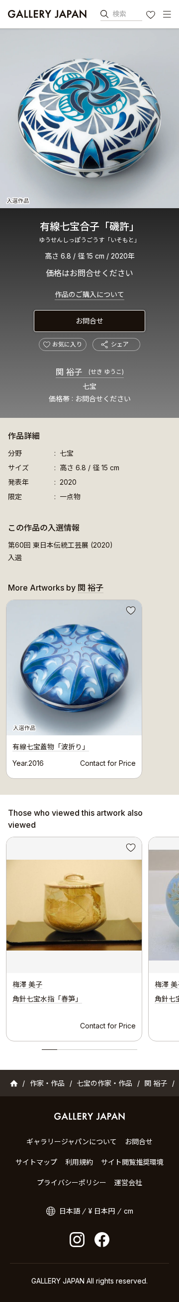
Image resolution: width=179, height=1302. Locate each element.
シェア (120, 344)
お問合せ (89, 321)
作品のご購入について (89, 294)
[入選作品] (89, 118)
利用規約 (79, 1162)
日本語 (69, 1211)
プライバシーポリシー (71, 1182)
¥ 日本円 (102, 1211)
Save (130, 612)
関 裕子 (90, 372)
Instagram (77, 1239)
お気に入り (151, 15)
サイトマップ (36, 1162)
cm (128, 1211)
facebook (101, 1239)
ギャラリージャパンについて (71, 1141)
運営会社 (128, 1182)
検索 (119, 13)
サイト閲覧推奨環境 (132, 1162)
